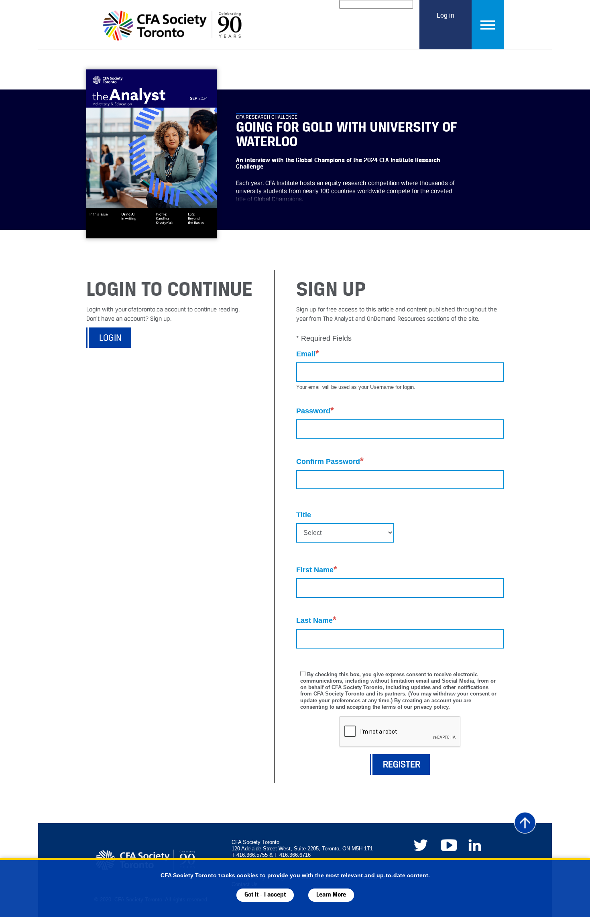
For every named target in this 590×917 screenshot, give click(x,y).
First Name (316, 569)
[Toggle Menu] (488, 24)
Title (303, 515)
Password (315, 410)
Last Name (316, 620)
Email (307, 353)
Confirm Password (330, 461)
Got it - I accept (265, 894)
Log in (445, 15)
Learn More (331, 894)
